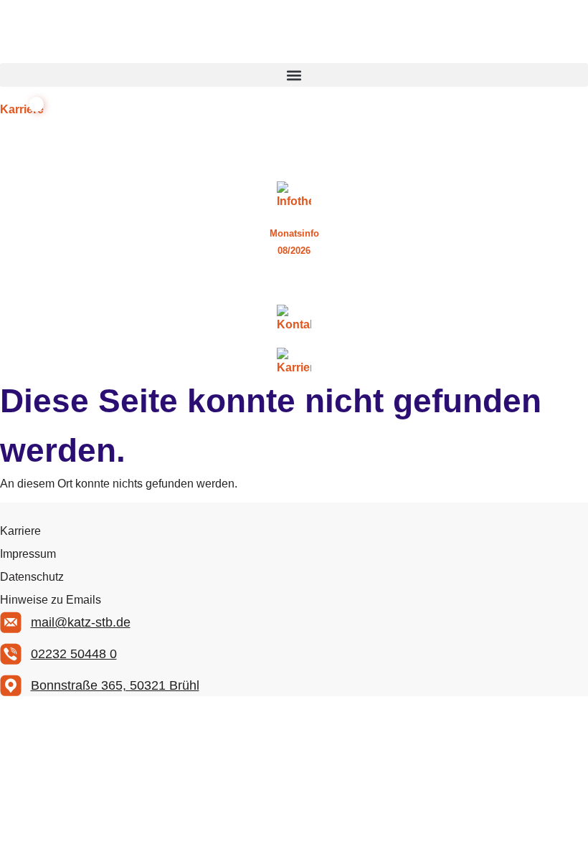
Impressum (28, 554)
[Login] (294, 281)
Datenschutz (32, 577)
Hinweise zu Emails (50, 600)
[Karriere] (294, 362)
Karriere (20, 531)
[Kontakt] (294, 319)
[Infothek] (294, 195)
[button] (294, 75)
